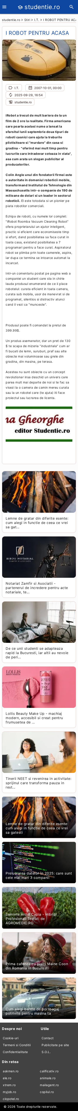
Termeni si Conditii (17, 1045)
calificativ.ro (49, 1071)
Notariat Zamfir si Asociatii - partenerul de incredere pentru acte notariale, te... (37, 587)
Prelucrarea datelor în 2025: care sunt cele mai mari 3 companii (39, 875)
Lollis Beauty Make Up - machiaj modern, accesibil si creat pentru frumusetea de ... (34, 717)
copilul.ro (47, 1092)
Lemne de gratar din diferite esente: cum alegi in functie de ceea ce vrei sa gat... (37, 522)
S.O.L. (46, 1052)
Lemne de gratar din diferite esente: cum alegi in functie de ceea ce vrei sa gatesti (37, 828)
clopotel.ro (11, 1099)
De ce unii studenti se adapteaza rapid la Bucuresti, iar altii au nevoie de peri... (37, 652)
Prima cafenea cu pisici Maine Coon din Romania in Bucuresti (37, 966)
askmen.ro (11, 1071)
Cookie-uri (10, 1038)
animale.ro (47, 1078)
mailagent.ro (49, 1085)
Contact (48, 1038)
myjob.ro (9, 1092)
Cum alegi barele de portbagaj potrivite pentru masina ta (32, 1011)
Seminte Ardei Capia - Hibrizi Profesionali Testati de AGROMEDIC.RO (31, 918)
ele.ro (7, 1078)
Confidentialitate (15, 1052)
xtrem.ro (9, 1085)
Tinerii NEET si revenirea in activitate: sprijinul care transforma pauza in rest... (38, 782)
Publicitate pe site (55, 1045)
